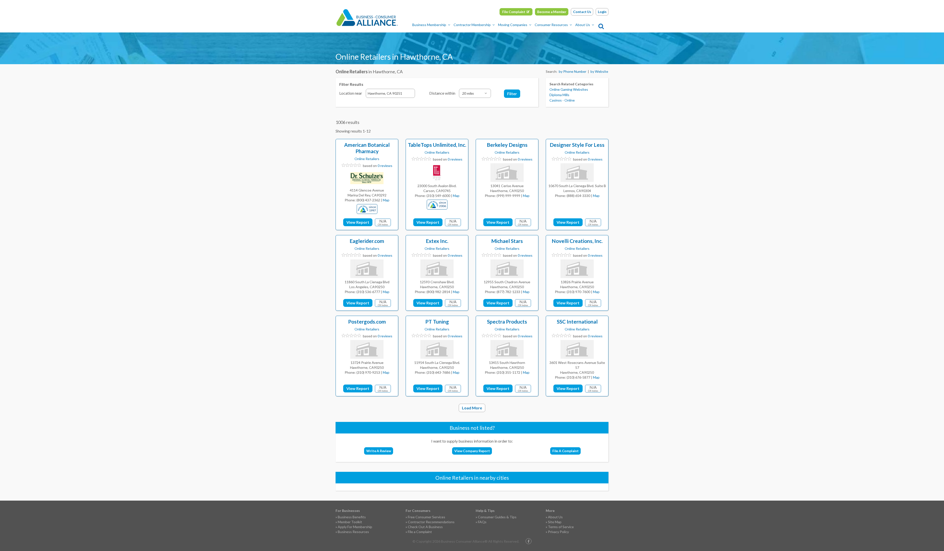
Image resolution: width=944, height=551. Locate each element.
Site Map (554, 522)
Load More (472, 407)
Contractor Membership (472, 25)
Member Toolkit (350, 522)
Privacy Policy (558, 532)
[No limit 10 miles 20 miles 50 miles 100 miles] (475, 93)
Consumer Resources (551, 25)
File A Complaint (565, 451)
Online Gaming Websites (568, 89)
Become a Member (551, 12)
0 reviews (385, 166)
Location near (350, 93)
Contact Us (582, 12)
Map (386, 200)
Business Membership (429, 25)
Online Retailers (366, 159)
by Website (599, 71)
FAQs (482, 522)
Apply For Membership (355, 527)
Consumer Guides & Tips (497, 517)
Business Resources (353, 532)
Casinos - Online (562, 100)
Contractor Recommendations (431, 522)
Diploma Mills (559, 95)
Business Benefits (352, 517)
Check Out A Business (425, 527)
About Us (582, 25)
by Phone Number (572, 71)
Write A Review (378, 451)
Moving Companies (512, 25)
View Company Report (472, 451)
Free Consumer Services (426, 517)
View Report (357, 222)
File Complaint (513, 12)
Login (602, 12)
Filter (512, 93)
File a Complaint (420, 532)
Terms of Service (561, 527)
